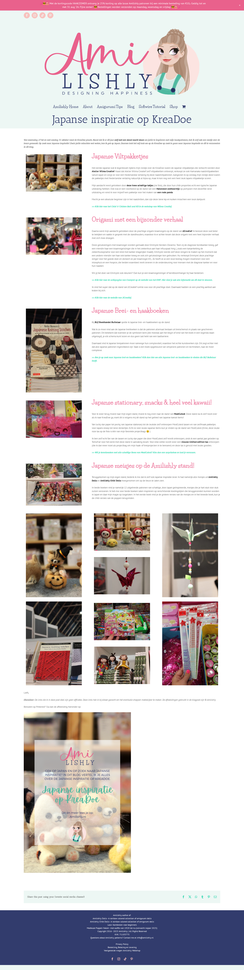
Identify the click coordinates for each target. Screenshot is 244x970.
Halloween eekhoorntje (168, 188)
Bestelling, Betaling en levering (122, 947)
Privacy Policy (122, 944)
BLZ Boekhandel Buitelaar (108, 322)
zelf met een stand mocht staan (129, 139)
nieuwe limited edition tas (194, 441)
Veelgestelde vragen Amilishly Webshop (122, 950)
